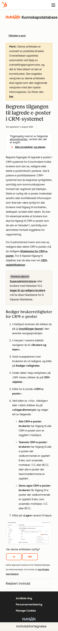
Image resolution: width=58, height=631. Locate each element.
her (11, 96)
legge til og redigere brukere (27, 290)
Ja (14, 556)
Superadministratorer (23, 281)
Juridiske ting (24, 598)
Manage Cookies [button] (26, 610)
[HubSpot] (4, 5)
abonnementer (19, 139)
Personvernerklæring (29, 604)
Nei (30, 556)
